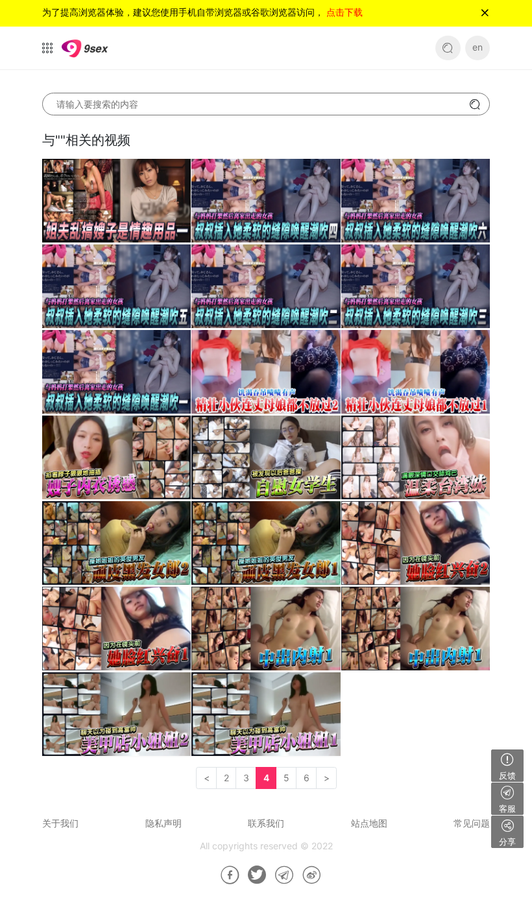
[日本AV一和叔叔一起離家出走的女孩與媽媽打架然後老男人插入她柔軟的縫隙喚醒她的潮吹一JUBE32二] (265, 286)
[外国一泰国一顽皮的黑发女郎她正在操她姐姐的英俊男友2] (116, 543)
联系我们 (266, 823)
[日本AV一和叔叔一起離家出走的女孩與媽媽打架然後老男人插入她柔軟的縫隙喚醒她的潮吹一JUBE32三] (415, 286)
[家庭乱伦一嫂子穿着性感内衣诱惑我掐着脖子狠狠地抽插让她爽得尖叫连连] (116, 458)
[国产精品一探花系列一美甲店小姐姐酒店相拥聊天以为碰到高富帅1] (265, 714)
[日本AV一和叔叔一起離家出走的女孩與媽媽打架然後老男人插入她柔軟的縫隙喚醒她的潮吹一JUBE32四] (265, 201)
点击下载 (344, 12)
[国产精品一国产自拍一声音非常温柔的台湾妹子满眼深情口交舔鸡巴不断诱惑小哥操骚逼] (415, 458)
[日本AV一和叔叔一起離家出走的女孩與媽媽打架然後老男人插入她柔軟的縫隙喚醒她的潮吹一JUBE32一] (116, 372)
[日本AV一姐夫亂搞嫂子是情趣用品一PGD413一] (116, 201)
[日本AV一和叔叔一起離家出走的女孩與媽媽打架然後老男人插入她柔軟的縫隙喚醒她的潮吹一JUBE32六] (415, 201)
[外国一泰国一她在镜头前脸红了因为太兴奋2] (415, 543)
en (477, 47)
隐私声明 (163, 823)
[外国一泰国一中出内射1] (415, 629)
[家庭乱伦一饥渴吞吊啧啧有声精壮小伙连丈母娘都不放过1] (415, 372)
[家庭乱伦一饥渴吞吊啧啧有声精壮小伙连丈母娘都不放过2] (265, 372)
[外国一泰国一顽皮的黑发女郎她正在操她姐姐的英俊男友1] (265, 543)
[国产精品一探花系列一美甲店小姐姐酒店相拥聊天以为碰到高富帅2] (116, 714)
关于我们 (60, 823)
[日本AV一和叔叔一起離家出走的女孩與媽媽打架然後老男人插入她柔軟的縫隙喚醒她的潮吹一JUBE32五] (116, 286)
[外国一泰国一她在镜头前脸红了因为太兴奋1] (116, 629)
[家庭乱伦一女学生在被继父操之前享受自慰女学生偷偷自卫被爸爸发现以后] (265, 458)
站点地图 (369, 823)
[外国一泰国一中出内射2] (265, 629)
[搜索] (447, 48)
